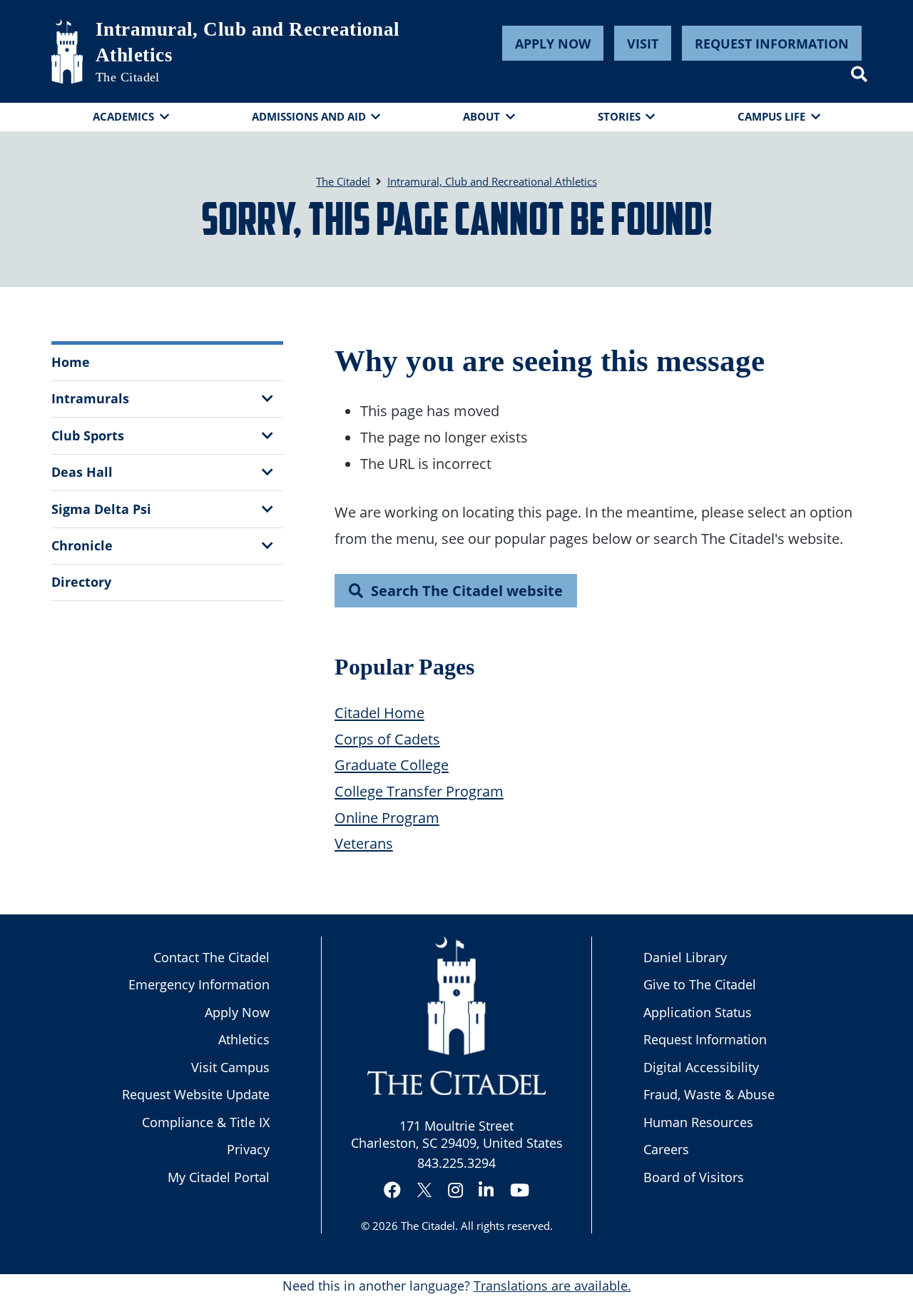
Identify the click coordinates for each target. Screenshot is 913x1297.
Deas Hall (82, 471)
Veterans (364, 843)
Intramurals (90, 398)
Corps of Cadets (387, 739)
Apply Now (553, 43)
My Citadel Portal (219, 1177)
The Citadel (428, 1225)
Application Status (697, 1012)
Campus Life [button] (771, 116)
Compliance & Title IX (206, 1122)
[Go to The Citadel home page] (67, 51)
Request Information (772, 43)
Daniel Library (685, 957)
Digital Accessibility (701, 1067)
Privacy (248, 1149)
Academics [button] (123, 116)
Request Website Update (196, 1094)
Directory (81, 581)
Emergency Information (199, 984)
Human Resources (698, 1122)
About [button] (481, 116)
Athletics (244, 1039)
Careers (666, 1149)
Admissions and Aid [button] (309, 116)
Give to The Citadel (699, 984)
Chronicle (82, 545)
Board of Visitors (693, 1177)
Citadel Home (379, 712)
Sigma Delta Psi (101, 509)
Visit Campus (230, 1067)
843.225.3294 (456, 1162)
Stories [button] (619, 116)
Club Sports (87, 435)
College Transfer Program (419, 791)
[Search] (859, 74)
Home (70, 361)
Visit (642, 43)
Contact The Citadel (211, 957)
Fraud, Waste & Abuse (709, 1094)
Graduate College (392, 764)
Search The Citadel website (467, 590)
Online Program (387, 817)
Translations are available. (552, 1285)
